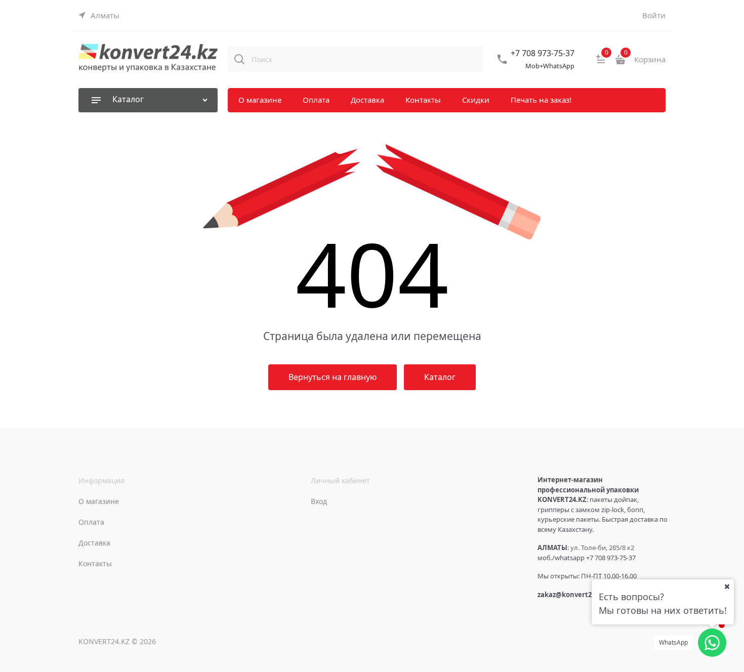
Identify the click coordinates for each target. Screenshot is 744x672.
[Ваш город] (727, 586)
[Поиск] (239, 59)
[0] (601, 62)
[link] (98, 15)
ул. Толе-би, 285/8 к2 (602, 547)
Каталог (440, 377)
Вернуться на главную (332, 377)
